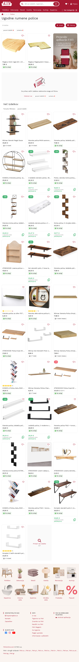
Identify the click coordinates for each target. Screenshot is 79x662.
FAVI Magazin (36, 627)
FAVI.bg (6, 653)
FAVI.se (65, 650)
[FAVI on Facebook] (6, 633)
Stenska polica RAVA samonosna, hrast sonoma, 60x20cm (49, 140)
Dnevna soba (20, 599)
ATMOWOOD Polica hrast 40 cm (13, 351)
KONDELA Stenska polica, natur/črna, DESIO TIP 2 (20, 178)
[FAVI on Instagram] (10, 633)
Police (12, 14)
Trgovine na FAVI (38, 618)
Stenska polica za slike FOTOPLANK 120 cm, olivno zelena (23, 313)
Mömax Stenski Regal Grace (12, 140)
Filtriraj (72, 25)
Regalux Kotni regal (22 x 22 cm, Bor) (15, 62)
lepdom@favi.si (12, 615)
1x (12, 311)
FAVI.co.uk (73, 650)
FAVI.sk (28, 650)
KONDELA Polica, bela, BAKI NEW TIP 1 (16, 388)
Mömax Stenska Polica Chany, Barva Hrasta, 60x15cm (47, 388)
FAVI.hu (47, 650)
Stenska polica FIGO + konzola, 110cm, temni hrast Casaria (49, 508)
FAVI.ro (40, 650)
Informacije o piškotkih (40, 636)
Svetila (29, 10)
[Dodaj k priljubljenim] (49, 35)
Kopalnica (53, 10)
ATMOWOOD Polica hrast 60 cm (65, 388)
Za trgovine (36, 630)
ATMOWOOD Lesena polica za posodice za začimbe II (21, 268)
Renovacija (37, 10)
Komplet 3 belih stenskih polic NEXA (15, 553)
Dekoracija (14, 10)
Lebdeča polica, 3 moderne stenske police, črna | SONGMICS (50, 425)
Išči (56, 4)
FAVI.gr (12, 653)
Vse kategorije (69, 10)
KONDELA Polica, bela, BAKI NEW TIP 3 (16, 508)
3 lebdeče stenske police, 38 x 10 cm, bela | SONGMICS (48, 178)
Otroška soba (46, 599)
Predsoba (59, 598)
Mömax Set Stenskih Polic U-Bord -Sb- (42, 351)
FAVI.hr (53, 650)
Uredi (61, 25)
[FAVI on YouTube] (13, 633)
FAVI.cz (22, 650)
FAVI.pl (34, 650)
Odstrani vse (28, 96)
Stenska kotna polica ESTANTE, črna (15, 471)
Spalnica (33, 598)
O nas (34, 615)
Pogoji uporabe (37, 633)
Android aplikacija (64, 617)
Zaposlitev (8, 621)
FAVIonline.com (8, 647)
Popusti (71, 598)
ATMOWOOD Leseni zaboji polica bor (41, 471)
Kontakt (7, 618)
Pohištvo (5, 10)
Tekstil (22, 10)
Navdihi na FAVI (37, 624)
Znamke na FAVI (38, 621)
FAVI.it (59, 650)
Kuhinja (45, 10)
